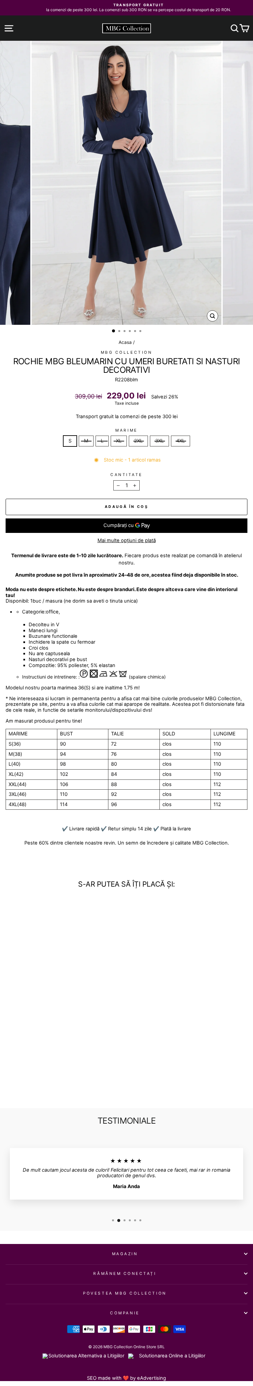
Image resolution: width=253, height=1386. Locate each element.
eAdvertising (151, 1378)
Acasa (125, 342)
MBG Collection (126, 352)
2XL (138, 441)
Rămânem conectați (124, 1273)
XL (119, 441)
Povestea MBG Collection (124, 1293)
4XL (180, 441)
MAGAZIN (125, 1254)
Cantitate (126, 474)
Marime (126, 430)
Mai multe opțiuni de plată (127, 540)
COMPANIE (124, 1313)
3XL (159, 441)
